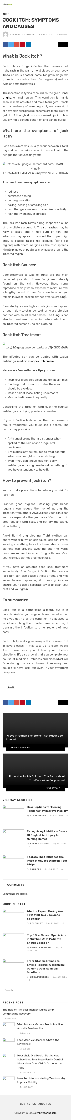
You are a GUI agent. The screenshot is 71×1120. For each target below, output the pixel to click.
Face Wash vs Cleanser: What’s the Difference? (38, 1042)
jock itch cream (44, 361)
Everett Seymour (24, 34)
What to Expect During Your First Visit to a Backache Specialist (45, 914)
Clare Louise (38, 815)
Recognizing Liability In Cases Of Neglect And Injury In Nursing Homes (47, 835)
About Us (44, 1104)
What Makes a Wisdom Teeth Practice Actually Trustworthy (40, 1026)
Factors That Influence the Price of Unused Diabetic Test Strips (47, 860)
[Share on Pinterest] (22, 44)
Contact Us (28, 1104)
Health (6, 14)
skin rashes (50, 227)
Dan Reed (35, 869)
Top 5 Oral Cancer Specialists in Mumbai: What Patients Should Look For (46, 938)
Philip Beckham (39, 843)
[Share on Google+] (16, 44)
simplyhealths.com (46, 1113)
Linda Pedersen (39, 977)
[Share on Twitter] (11, 44)
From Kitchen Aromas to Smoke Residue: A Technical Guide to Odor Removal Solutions (45, 966)
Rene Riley (36, 923)
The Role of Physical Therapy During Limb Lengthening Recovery (28, 1011)
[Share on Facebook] (5, 44)
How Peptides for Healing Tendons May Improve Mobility (47, 808)
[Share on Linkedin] (28, 44)
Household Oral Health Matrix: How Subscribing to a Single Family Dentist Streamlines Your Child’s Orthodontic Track (40, 1061)
